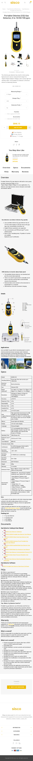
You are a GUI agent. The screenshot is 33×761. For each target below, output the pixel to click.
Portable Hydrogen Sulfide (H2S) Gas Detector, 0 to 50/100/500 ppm (21, 156)
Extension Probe (16, 105)
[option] (16, 157)
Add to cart (18, 127)
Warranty (15, 172)
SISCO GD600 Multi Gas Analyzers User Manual (18, 549)
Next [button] (30, 157)
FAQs (6, 172)
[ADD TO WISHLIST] (29, 127)
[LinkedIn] (19, 743)
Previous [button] (2, 157)
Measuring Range (16, 91)
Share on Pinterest (19, 144)
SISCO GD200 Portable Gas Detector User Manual (18, 534)
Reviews (25, 172)
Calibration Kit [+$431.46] (13, 119)
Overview (6, 168)
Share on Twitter (14, 144)
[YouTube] (16, 743)
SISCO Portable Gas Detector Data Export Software (16, 566)
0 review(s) (12, 72)
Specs (15, 168)
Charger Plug (16, 98)
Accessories (16, 117)
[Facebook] (13, 743)
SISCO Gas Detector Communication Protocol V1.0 (19, 552)
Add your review (20, 72)
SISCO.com (11, 624)
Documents (25, 168)
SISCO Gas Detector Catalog (12, 508)
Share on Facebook (16, 144)
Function (16, 111)
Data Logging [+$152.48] (13, 114)
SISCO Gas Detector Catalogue (14, 531)
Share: (16, 141)
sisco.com (10, 715)
